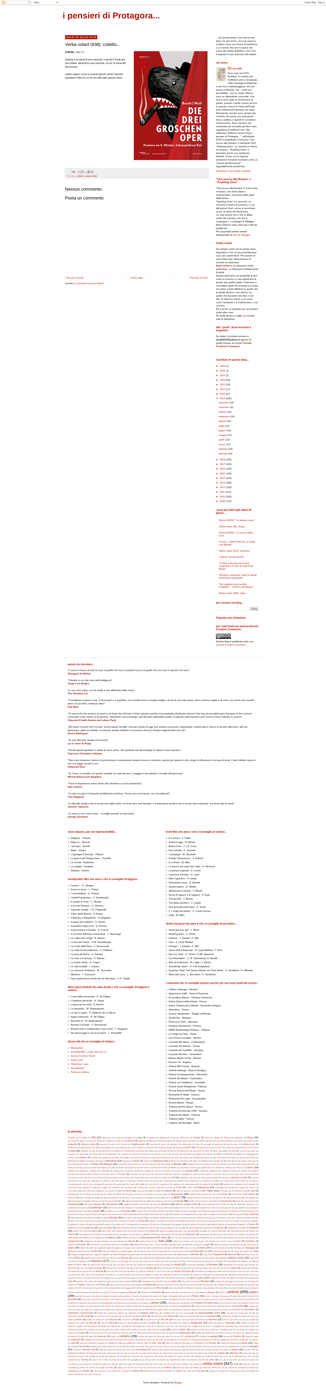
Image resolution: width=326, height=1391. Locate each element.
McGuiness (210, 1258)
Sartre (252, 1323)
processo (239, 1299)
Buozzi (121, 1168)
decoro (141, 1194)
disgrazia (230, 1198)
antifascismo (248, 1144)
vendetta (173, 1364)
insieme (252, 1238)
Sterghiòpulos (199, 1343)
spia (214, 1340)
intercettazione (103, 1241)
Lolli (138, 1251)
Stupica (133, 1346)
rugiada (252, 1320)
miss (115, 1265)
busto (155, 1168)
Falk (170, 1211)
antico (235, 1144)
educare (97, 1204)
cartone (113, 1174)
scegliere (195, 1326)
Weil (145, 1371)
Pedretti (148, 1285)
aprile (222, 439)
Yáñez (189, 1371)
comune (242, 1181)
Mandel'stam (182, 1254)
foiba (139, 1218)
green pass (106, 1231)
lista (82, 1251)
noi (161, 1271)
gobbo (142, 1228)
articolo (228, 1147)
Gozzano (219, 1228)
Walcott (136, 1371)
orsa (116, 1278)
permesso (100, 1288)
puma (98, 1306)
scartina (158, 1326)
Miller (85, 1265)
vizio (222, 1368)
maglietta (105, 1254)
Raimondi (131, 1310)
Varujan (139, 1364)
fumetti (99, 1221)
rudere (236, 1320)
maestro (246, 1251)
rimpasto (182, 1316)
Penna (166, 1285)
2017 (223, 464)
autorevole (84, 1154)
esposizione (253, 1208)
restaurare (230, 1313)
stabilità (111, 1343)
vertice (82, 1368)
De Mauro (87, 1194)
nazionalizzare (77, 1271)
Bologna (107, 1164)
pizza (194, 1292)
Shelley (198, 1333)
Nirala (149, 1271)
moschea (110, 1268)
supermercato (219, 1346)
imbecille (167, 1234)
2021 (223, 389)
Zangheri (222, 1371)
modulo (140, 1265)
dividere (88, 1201)
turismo (95, 1360)
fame (185, 1211)
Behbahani (72, 1161)
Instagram (234, 346)
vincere (140, 1368)
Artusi (245, 1147)
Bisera (70, 1164)
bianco (195, 1161)
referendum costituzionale (80, 1313)
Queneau (186, 1306)
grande (76, 1231)
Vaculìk (95, 1364)
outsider (156, 1278)
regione (110, 1313)
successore (172, 1346)
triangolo (197, 1356)
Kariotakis (250, 1241)
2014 (223, 478)
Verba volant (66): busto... (233, 526)
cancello (136, 1171)
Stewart (224, 1343)
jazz (203, 1241)
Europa (126, 1211)
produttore (251, 1299)
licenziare (221, 1248)
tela (245, 1350)
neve (109, 1271)
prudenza (245, 1303)
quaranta (148, 1306)
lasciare (225, 1245)
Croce (70, 1191)
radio (78, 1310)
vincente (130, 1368)
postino (226, 1296)
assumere (140, 1151)
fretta (256, 1218)
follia (154, 1218)
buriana (131, 1168)
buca (88, 1168)
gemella (98, 1224)
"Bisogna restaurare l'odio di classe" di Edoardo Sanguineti (238, 576)
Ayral (145, 1154)
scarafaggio (137, 1326)
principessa (206, 1299)
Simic (91, 1336)
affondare (239, 1138)
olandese (148, 1275)
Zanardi (212, 1371)
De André (195, 1191)
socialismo (189, 1336)
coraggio (104, 1187)
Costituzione (202, 1187)
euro (117, 1211)
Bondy (130, 1164)
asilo (83, 1151)
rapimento (149, 1310)
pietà (256, 1288)
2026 (223, 366)
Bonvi (147, 1164)
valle (112, 1364)
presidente (163, 1299)
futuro (142, 1221)
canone (158, 1171)
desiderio (204, 1194)
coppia (94, 1187)
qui (245, 315)
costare (189, 1187)
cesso (90, 1178)
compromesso (229, 1181)
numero (74, 1275)
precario (93, 1299)
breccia (208, 1164)
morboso (251, 1265)
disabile (190, 1198)
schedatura (229, 1326)
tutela (114, 1360)
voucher (104, 1371)
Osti (148, 1278)
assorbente (128, 1151)
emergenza (250, 1204)
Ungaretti (173, 1360)
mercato (135, 1261)
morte (99, 1268)
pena (158, 1285)
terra (122, 1353)
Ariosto (187, 1147)
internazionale (118, 1241)
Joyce (229, 1241)
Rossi (175, 1320)
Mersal (176, 1261)
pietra (73, 1292)
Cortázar (140, 1187)
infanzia (111, 1237)
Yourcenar (200, 1371)
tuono (244, 1356)
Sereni (82, 1333)
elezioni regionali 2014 (210, 1204)
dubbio (214, 1201)
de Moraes (99, 1194)
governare (207, 1228)
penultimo (221, 1285)
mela (73, 1261)
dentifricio (193, 1194)
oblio (111, 1275)
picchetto (239, 1288)
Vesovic (92, 1368)
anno (197, 1144)
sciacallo (101, 1330)
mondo (177, 1264)
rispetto (224, 1316)
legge (108, 1248)
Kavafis (82, 1244)
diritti (177, 1197)
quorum (198, 1306)
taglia (176, 1350)
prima (184, 1299)
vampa (129, 1364)
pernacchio (112, 1288)
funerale (108, 1221)
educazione (111, 1204)
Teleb (253, 1350)
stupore (152, 1346)
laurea (252, 1245)
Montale (213, 1264)
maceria (216, 1251)
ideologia (108, 1234)
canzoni (189, 1170)
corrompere (128, 1187)
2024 (223, 375)
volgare (231, 1368)
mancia (170, 1254)
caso (140, 1174)
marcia (252, 1254)
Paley (224, 1278)
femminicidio (154, 1214)
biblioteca (205, 1161)
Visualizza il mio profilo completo (233, 171)
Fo (132, 1218)
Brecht (217, 1164)
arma (208, 1147)
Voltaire (85, 1371)
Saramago (230, 1323)
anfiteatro (173, 1144)
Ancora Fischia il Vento (83, 1055)
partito (174, 1281)
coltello (80, 176)
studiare (123, 1346)
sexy (106, 1333)
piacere (200, 1288)
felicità (142, 1214)
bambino (82, 1157)
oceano (138, 1275)
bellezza (91, 1161)
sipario (150, 1336)
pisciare (168, 1292)
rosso (183, 1320)
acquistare (151, 1138)
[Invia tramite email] (79, 171)
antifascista (72, 1147)
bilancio (234, 1161)
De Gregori (223, 1191)
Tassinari (208, 1350)
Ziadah (252, 1371)
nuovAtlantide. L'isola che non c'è (88, 1051)
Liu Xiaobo (92, 1251)
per (229, 1285)
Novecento (237, 1271)
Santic (210, 1323)
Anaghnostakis (138, 1144)
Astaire (151, 1151)
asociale (91, 1151)
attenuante (197, 1151)
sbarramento (92, 1326)
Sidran (238, 1333)
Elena (155, 1204)
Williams (179, 1371)
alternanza (213, 1141)
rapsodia (175, 1310)
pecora (128, 1285)
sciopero (122, 1330)
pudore (73, 1306)
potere (243, 1296)
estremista (86, 1211)
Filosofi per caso (79, 1064)
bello (101, 1161)
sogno (255, 1336)
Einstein (146, 1204)
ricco (96, 1316)
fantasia (214, 1211)
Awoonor (135, 1154)
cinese (151, 1178)
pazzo (112, 1285)
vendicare (185, 1364)
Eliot (224, 1204)
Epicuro (111, 1208)
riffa (137, 1316)
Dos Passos (203, 1201)
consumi (215, 1184)
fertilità (229, 1214)
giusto (100, 1228)
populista (175, 1296)
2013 (223, 482)
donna (170, 1201)
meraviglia (124, 1261)
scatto (176, 1326)
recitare (225, 1310)
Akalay (99, 1141)
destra (214, 1194)
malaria (137, 1254)
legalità (100, 1248)
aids (91, 1141)
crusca (107, 1191)
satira (70, 1326)
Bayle (233, 1158)
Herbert (252, 1231)
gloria (127, 1228)
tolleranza (234, 1353)
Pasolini (205, 1281)
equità (140, 1208)
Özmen (175, 1278)
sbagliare (79, 1326)
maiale (115, 1254)
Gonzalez (182, 1228)
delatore (150, 1194)
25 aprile (71, 1138)
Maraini (243, 1254)
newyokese (130, 1271)
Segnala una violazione (231, 617)
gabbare (152, 1221)
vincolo (150, 1368)
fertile (221, 1214)
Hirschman (83, 1234)
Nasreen (223, 1268)
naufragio (254, 1268)
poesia (221, 1292)
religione (145, 1313)
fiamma (81, 1218)
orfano (89, 1278)
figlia (98, 1218)
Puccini (255, 1303)
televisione (93, 1353)
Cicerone (126, 1178)
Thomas (200, 1353)
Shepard (208, 1333)
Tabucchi (155, 1350)
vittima (205, 1368)
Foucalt (219, 1218)
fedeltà (134, 1214)
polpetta (105, 1296)
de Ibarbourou (237, 1191)
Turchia (84, 1360)
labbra (166, 1245)
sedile (173, 1330)
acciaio (117, 1138)
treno (188, 1356)
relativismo (132, 1313)
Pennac (176, 1285)
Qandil (127, 1306)
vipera (178, 1368)
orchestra (72, 1278)
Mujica (132, 1268)
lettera (157, 1248)
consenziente (189, 1184)
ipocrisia (151, 1241)
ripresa (202, 1316)
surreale (242, 1346)
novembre (224, 407)
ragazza (87, 1310)
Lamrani (196, 1245)
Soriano (120, 1340)
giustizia (89, 1228)
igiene (125, 1234)
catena (157, 1174)
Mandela (195, 1254)
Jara (196, 1241)
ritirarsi (244, 1316)
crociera (79, 1191)
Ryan (103, 1323)
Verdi (235, 1364)
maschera (88, 1258)
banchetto (115, 1158)
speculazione (172, 1340)
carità (73, 1174)
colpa (121, 1181)
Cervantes (72, 1178)
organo (98, 1278)
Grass (85, 1231)
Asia (73, 1150)
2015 (223, 473)
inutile (141, 1241)
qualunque (137, 1306)
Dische (209, 1198)
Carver (123, 1174)
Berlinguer (159, 1161)
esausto (221, 1208)
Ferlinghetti (188, 1214)
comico (156, 1181)
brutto (70, 1168)
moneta (190, 1265)
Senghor (251, 1330)
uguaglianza (136, 1360)
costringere (219, 1187)
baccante (175, 1154)
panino (91, 1281)
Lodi (121, 1251)
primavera (194, 1299)
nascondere (204, 1268)
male (146, 1254)
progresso (95, 1303)
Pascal (184, 1281)
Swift (101, 1350)
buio (95, 1168)
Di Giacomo (237, 1194)
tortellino (71, 1356)
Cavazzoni (196, 1174)
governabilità (194, 1228)
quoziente (209, 1306)
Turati (253, 1356)
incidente (230, 1234)
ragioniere (119, 1310)
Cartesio (102, 1174)
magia (95, 1254)
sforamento (160, 1333)
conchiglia (97, 1184)
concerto (86, 1184)
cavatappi (185, 1174)
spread (91, 1343)
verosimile (72, 1368)
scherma (241, 1326)
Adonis (196, 1137)
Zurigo (95, 1374)
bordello (167, 1164)
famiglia (194, 1211)
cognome (74, 1181)
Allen (194, 1141)
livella (104, 1251)
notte (228, 1271)
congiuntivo (164, 1184)
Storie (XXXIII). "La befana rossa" (237, 520)
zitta (79, 1374)
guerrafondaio (193, 1231)
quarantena (160, 1306)
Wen (161, 1371)
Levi (178, 1248)
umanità (162, 1360)
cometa (147, 1181)
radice (70, 1310)
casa (132, 1174)
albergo (152, 1141)
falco (163, 1211)
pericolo (89, 1288)
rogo (146, 1320)
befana (252, 1158)
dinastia (149, 1198)
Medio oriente (236, 1257)
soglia (247, 1336)
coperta (85, 1187)
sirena (159, 1336)
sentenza (71, 1333)
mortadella (89, 1268)
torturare (81, 1356)
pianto (220, 1288)
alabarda (141, 1141)
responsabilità (188, 1313)
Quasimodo (173, 1306)
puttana (118, 1306)
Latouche (236, 1245)
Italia (161, 1241)
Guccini (130, 1231)
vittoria (214, 1368)
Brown (234, 1164)
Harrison (214, 1231)
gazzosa (246, 1221)
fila (105, 1218)
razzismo (204, 1310)
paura (92, 1285)
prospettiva (171, 1303)
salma (120, 1323)
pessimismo (148, 1288)
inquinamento (206, 1238)
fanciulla (204, 1211)
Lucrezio (174, 1251)
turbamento (72, 1360)
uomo (211, 1360)
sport (73, 1343)
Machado (226, 1251)
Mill (78, 1265)
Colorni (113, 1181)
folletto (146, 1218)
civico (195, 1178)
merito (166, 1261)
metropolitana (232, 1261)
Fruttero (82, 1221)
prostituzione (185, 1303)
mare (70, 1258)
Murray (149, 1268)
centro (241, 1174)
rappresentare (163, 1310)
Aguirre (83, 1141)
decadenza (129, 1194)
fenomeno (177, 1214)
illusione (157, 1234)
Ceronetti (251, 1174)
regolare (120, 1313)
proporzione (121, 1303)
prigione (174, 1299)
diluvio (106, 1198)
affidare (217, 1138)
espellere (241, 1208)
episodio (121, 1208)
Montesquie (228, 1265)
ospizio (133, 1278)
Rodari (136, 1319)
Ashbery (254, 1147)
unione (183, 1360)
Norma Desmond (182, 1271)
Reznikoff (85, 1316)
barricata (155, 1158)
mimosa (93, 1265)
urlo (228, 1360)
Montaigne (201, 1265)
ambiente (72, 1144)
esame (212, 1208)
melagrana (82, 1261)
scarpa (148, 1326)
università (201, 1360)
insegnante (230, 1238)
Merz (184, 1261)
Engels (82, 1208)
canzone (178, 1171)
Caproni (234, 1171)
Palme (241, 1278)
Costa (179, 1187)
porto (217, 1296)
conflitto (142, 1184)
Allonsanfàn (77, 1047)
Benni (137, 1161)
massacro (113, 1258)
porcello (185, 1296)
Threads (247, 343)
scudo (153, 1330)
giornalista (211, 1224)
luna (183, 1251)
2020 (223, 393)
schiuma (91, 1330)
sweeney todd (88, 1349)
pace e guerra (196, 1277)
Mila (253, 1261)
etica (96, 1211)
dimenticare (127, 1198)
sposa (82, 1343)
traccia (101, 1356)
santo (219, 1323)
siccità (218, 1333)
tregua (180, 1356)
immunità (178, 1234)
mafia (255, 1251)
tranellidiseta (77, 1068)
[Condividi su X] (85, 171)
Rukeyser (72, 1323)
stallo (146, 1343)
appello (98, 1147)
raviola (185, 1310)
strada (255, 1343)
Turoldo (105, 1360)
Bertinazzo (173, 1161)
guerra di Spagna (167, 1231)
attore (207, 1151)
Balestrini (229, 1154)
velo (165, 1364)
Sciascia (112, 1330)
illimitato (147, 1234)
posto (235, 1296)
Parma (134, 1281)
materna (136, 1258)
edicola (87, 1204)
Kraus (126, 1244)
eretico (166, 1208)
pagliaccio (214, 1278)
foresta (182, 1218)
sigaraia (248, 1333)
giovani (222, 1224)
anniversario (186, 1144)
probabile (228, 1299)
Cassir (148, 1174)
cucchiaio (118, 1191)
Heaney (242, 1231)
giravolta (232, 1224)
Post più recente (74, 277)
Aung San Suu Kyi (238, 1151)
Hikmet (71, 1234)
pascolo (194, 1281)
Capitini (224, 1171)
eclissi (246, 1201)
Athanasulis (184, 1151)
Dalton (158, 1191)
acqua (139, 1137)
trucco (225, 1356)
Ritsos (79, 1319)
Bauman (224, 1158)
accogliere (128, 1138)
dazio (185, 1191)
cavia (207, 1174)
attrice (215, 1151)
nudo (256, 1271)
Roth (191, 1320)
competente (193, 1181)
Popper (165, 1296)
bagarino (199, 1154)
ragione (109, 1310)
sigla (256, 1333)
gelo (90, 1224)
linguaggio (250, 1248)
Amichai (103, 1144)
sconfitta (133, 1330)
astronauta (161, 1151)
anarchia (153, 1144)
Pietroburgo (83, 1292)
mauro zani (77, 1060)
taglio (184, 1350)
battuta (206, 1158)
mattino (169, 1258)
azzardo (154, 1154)
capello (202, 1171)
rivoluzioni (112, 1319)
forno (190, 1218)
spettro (206, 1340)
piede (249, 1288)
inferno (135, 1238)
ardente (150, 1147)
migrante (244, 1261)
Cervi (82, 1178)
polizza (89, 1296)
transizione (135, 1356)
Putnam (108, 1306)
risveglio (234, 1316)
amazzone (251, 1141)
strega (103, 1346)
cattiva (174, 1174)
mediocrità (254, 1258)
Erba (158, 1208)
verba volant (91, 176)
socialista (202, 1336)
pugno (82, 1306)
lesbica (148, 1248)
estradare (75, 1211)
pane (70, 1281)
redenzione (236, 1310)
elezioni (165, 1204)
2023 (223, 380)
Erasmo (149, 1208)
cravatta (231, 1187)
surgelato (232, 1346)
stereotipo (186, 1343)
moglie (148, 1265)
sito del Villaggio (241, 234)
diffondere (80, 1198)
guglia (204, 1231)
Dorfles (192, 1201)
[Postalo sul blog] (82, 171)
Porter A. (208, 1296)
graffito (243, 1228)
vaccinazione (73, 1364)
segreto (193, 1330)
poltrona (115, 1296)
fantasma (224, 1211)
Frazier (248, 1218)
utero (235, 1360)
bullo (113, 1168)
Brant (199, 1164)
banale (104, 1158)
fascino (253, 1211)
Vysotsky (125, 1371)
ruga (244, 1320)
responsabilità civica (209, 1312)
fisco (125, 1218)
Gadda (162, 1221)
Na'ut (186, 1268)
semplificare (224, 1330)
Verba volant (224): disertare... (235, 550)
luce (145, 1251)
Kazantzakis (95, 1245)
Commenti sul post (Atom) (90, 283)
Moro (79, 1268)
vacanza (251, 1360)
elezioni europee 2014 (186, 1204)
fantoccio (235, 1211)
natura (234, 1268)
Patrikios (81, 1285)
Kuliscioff (137, 1245)
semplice (212, 1330)
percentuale (239, 1285)
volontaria (242, 1368)
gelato (255, 1221)
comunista (75, 1184)
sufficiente (184, 1346)
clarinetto (214, 1178)
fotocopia (208, 1218)
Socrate (226, 1336)
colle (104, 1181)
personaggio (126, 1288)
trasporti (161, 1356)
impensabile (204, 1234)
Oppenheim (207, 1275)
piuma (185, 1292)
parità (125, 1281)
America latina (88, 1144)
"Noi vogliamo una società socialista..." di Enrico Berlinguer (236, 585)
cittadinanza (184, 1178)
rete (253, 1313)
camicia (82, 1171)
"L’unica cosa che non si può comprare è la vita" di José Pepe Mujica (236, 566)
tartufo (198, 1350)
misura (123, 1265)
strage (73, 1346)
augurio (225, 1151)
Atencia (173, 1151)
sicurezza (228, 1333)
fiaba (73, 1218)
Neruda (99, 1271)
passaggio (229, 1281)
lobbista (113, 1251)
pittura (177, 1292)
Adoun (207, 1138)
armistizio (218, 1147)
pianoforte (210, 1288)
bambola (94, 1158)
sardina (244, 1323)
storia (244, 1343)
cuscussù (141, 1191)
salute (153, 1323)
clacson (204, 1178)
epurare (131, 1208)
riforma (161, 1316)
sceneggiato (216, 1326)
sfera (123, 1333)
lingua (239, 1248)
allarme (185, 1141)
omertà (176, 1275)
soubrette (130, 1340)
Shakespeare (185, 1333)
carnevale (83, 1174)
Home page (136, 277)
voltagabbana (73, 1371)
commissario (168, 1181)
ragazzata (98, 1310)
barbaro (145, 1158)
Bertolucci (185, 1161)
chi (97, 1178)
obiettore (101, 1275)
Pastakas (252, 1281)
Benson (147, 1161)
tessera (166, 1353)
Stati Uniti (156, 1343)
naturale (244, 1268)
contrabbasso (239, 1184)
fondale (163, 1218)
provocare (233, 1303)
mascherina (101, 1258)
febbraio (223, 449)
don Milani (147, 1201)
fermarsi (199, 1214)
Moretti (70, 1268)
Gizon (110, 1228)
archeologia (119, 1147)
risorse (212, 1316)
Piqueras (132, 1292)
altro (223, 1141)
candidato (147, 1171)
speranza (196, 1340)
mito (131, 1265)
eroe (184, 1208)
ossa (141, 1278)
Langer (206, 1244)
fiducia (90, 1218)
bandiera (126, 1158)
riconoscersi (127, 1316)
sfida (131, 1333)
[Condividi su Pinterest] (92, 171)
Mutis (178, 1268)
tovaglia (92, 1356)
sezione (114, 1333)
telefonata (72, 1353)
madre (236, 1251)
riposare (192, 1316)
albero (161, 1141)
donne (179, 1201)
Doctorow (109, 1201)
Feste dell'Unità (250, 1214)
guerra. (181, 1231)
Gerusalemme (143, 1224)
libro (212, 1248)
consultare (203, 1184)
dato (178, 1191)
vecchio (156, 1364)
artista (237, 1147)
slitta (167, 1336)
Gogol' (160, 1228)
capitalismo (213, 1171)
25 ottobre (83, 1138)
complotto (216, 1181)
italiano (176, 1241)
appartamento (86, 1147)
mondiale (166, 1265)
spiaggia (223, 1340)
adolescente (184, 1138)
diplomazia (165, 1198)
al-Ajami (108, 1141)
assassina (103, 1151)
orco (81, 1278)
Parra (165, 1281)
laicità (187, 1245)
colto (138, 1181)
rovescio (226, 1320)
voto (95, 1371)
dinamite (138, 1198)
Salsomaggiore (133, 1323)
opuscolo (245, 1275)
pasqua (218, 1281)
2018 (223, 459)
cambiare (71, 1171)
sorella (110, 1340)
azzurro (164, 1154)
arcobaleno (139, 1147)
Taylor (225, 1350)
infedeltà (125, 1238)
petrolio (180, 1288)
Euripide (108, 1211)
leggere (128, 1248)
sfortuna (171, 1333)
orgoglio (107, 1278)
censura (232, 1174)
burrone (140, 1168)
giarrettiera (167, 1224)
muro (141, 1268)
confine (132, 1184)
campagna (93, 1171)
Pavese (102, 1285)
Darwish (168, 1191)
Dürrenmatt (226, 1201)
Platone (211, 1292)
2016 (223, 468)
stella (176, 1343)
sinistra (125, 1336)
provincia (222, 1303)
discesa (199, 1198)
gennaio (223, 453)
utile (242, 1360)
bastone (186, 1158)
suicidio (195, 1346)
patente (71, 1285)
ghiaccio (156, 1224)
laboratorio (177, 1245)
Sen (234, 1330)
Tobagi (210, 1353)
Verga (244, 1364)
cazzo (215, 1174)
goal (134, 1228)
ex (148, 1211)
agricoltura (72, 1141)
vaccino (85, 1364)
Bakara (210, 1154)
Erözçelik (202, 1208)
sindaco (113, 1336)
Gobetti (151, 1228)
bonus (138, 1164)
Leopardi (138, 1248)
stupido (142, 1346)
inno (172, 1238)
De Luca (251, 1191)
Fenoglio (165, 1214)
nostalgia (209, 1271)
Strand (82, 1346)
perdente (251, 1285)
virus (187, 1368)
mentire (113, 1261)
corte (150, 1187)
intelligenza (88, 1241)
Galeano (171, 1221)
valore (120, 1364)
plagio (202, 1292)
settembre (224, 416)
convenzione (73, 1187)
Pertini (136, 1288)
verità (253, 1364)
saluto (162, 1323)
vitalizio (196, 1368)
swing (109, 1350)
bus (148, 1168)
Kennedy (107, 1245)
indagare (241, 1234)
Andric (163, 1144)
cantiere (167, 1171)
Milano (70, 1265)
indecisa (252, 1234)
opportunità (219, 1275)
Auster (252, 1151)
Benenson (126, 1161)
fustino (133, 1221)
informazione (148, 1237)
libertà (202, 1248)
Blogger (178, 1382)
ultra (153, 1360)
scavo (185, 1326)
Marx (77, 1258)
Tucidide (235, 1356)
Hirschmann (97, 1234)
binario (243, 1161)
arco (129, 1147)
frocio (73, 1221)
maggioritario (84, 1254)
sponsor (255, 1340)
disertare (219, 1198)
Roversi (213, 1319)
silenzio (74, 1336)
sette (98, 1333)
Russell (92, 1323)
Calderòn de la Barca (233, 1168)
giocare (194, 1224)
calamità (217, 1168)
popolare (146, 1296)
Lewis (186, 1248)
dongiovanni (160, 1201)
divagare (78, 1201)
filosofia (113, 1217)
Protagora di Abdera (203, 1303)
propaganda (108, 1303)
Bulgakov (104, 1168)
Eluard (239, 1204)
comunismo (253, 1181)
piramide (144, 1292)
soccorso (177, 1336)
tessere (176, 1353)
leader (82, 1248)
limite (231, 1248)
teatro (235, 1349)
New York (118, 1271)
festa (238, 1214)
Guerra (152, 1231)
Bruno (253, 1164)
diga (89, 1198)
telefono (82, 1353)
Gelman (82, 1224)
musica (169, 1268)
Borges (178, 1164)
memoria (96, 1261)
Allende (202, 1141)
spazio (149, 1340)
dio (157, 1198)
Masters (125, 1258)
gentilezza (118, 1224)
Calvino (249, 1167)
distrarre (252, 1198)
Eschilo (231, 1208)
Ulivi (146, 1360)
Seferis (182, 1329)
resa (177, 1313)
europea (139, 1211)
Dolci (118, 1201)
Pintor (113, 1292)
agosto (223, 421)
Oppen (196, 1275)
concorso (109, 1184)
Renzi (156, 1313)
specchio (159, 1340)
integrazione (74, 1241)
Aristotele (199, 1147)
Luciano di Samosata (158, 1251)
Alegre (169, 1141)
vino (158, 1368)
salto (144, 1323)
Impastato (190, 1234)
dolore (127, 1201)
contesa (226, 1184)
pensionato (197, 1285)
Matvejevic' (197, 1258)
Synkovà (119, 1350)
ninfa (141, 1271)
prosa (155, 1302)
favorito (115, 1214)
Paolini (100, 1281)
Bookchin (156, 1164)
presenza (152, 1299)
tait (190, 1350)
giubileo (242, 1224)
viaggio (102, 1368)
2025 (223, 370)
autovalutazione (111, 1154)
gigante (178, 1224)
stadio (119, 1343)
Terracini (131, 1353)
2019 (223, 398)
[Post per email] (73, 171)
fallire (178, 1211)
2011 (222, 492)
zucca (86, 1374)
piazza (229, 1288)
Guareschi (119, 1231)
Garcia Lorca (226, 1221)
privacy (218, 1299)
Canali (126, 1171)
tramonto (123, 1356)
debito (109, 1194)
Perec (80, 1288)
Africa (250, 1137)
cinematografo (139, 1178)
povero (252, 1296)
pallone (233, 1278)
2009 (223, 501)
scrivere (143, 1330)
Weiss (153, 1371)
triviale (216, 1356)
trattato (171, 1356)
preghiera (131, 1299)
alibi (177, 1141)
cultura (128, 1191)
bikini (226, 1161)
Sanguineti (196, 1322)
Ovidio (166, 1278)
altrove (231, 1141)
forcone (172, 1218)
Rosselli (165, 1319)
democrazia (177, 1194)
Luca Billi (236, 68)
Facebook (222, 346)
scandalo (124, 1326)
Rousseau (201, 1320)
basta (176, 1158)
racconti (238, 1306)
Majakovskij (126, 1254)
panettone (81, 1281)
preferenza (118, 1299)
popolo (156, 1296)
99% (93, 1137)
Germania (130, 1224)
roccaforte (126, 1320)
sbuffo (103, 1326)
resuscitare (243, 1313)
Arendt (160, 1147)
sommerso (100, 1340)
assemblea (115, 1151)
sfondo (149, 1333)
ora (254, 1275)
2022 (223, 384)
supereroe (205, 1346)
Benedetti (111, 1160)
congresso (176, 1184)
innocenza (193, 1238)
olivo (157, 1275)
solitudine (88, 1340)
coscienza (168, 1187)
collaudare (95, 1181)
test (184, 1353)
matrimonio (147, 1258)
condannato (121, 1184)
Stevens (212, 1343)
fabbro (155, 1211)
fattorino (105, 1214)
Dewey (224, 1194)
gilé (186, 1224)
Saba (111, 1323)
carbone (244, 1171)
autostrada (96, 1154)
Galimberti (182, 1221)
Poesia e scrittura (80, 1072)
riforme (171, 1316)
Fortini (198, 1218)
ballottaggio (250, 1154)
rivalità (89, 1320)
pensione (209, 1285)
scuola (162, 1329)
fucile (91, 1221)
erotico (192, 1208)
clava (224, 1178)
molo (157, 1265)
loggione (129, 1251)
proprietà (133, 1303)
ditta (69, 1201)
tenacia (114, 1353)
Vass (148, 1364)
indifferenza (87, 1238)
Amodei (124, 1144)
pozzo (84, 1299)
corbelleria (115, 1187)
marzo (222, 444)
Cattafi (165, 1174)
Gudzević (141, 1231)
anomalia (207, 1144)
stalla (138, 1343)
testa (192, 1353)
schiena (81, 1330)
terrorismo (155, 1353)
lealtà (91, 1248)
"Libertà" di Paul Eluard (231, 557)
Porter (195, 1296)
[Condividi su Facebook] (88, 171)
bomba (121, 1164)
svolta (75, 1350)
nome (168, 1271)
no (156, 1271)
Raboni (228, 1306)
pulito (91, 1306)
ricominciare (114, 1316)
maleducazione (157, 1254)
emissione (72, 1208)
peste (171, 1288)
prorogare (144, 1303)
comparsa (181, 1181)
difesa (70, 1198)
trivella (207, 1356)
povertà (72, 1299)
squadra (100, 1343)
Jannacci (186, 1241)
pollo (97, 1296)
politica (253, 1292)
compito (205, 1181)
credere (252, 1187)
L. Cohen (156, 1245)
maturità (186, 1258)
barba (136, 1158)
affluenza (227, 1138)
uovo (221, 1360)
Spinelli (233, 1340)
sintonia (141, 1336)
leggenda (118, 1248)
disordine (241, 1198)
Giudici (251, 1224)
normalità (198, 1271)
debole (118, 1194)
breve (226, 1164)
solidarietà (76, 1339)
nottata (219, 1271)
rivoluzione (99, 1320)
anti (228, 1144)
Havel (233, 1231)
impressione (218, 1234)
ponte (136, 1296)
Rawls (194, 1310)
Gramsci (253, 1227)
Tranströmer (148, 1356)
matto (177, 1258)
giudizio (71, 1228)
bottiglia (191, 1164)
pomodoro (126, 1296)
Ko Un (117, 1245)
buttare (164, 1168)
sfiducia (140, 1333)
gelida (73, 1224)
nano (193, 1268)
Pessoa (160, 1288)
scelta (204, 1326)
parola (157, 1281)
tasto (217, 1350)
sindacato (101, 1336)
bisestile (79, 1164)
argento (169, 1147)
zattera (243, 1371)
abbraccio (106, 1138)
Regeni (100, 1313)
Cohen (84, 1181)
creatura (241, 1187)
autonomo (72, 1154)
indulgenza (99, 1238)
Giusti (79, 1228)
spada (140, 1340)
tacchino (166, 1350)
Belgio (82, 1161)
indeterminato (73, 1238)
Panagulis (252, 1278)
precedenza (106, 1299)
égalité (126, 1204)
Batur (215, 1158)
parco (117, 1281)
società (214, 1336)
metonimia (218, 1261)
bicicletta (216, 1161)
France (228, 1218)
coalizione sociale (238, 1177)
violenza (168, 1367)
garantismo (213, 1221)
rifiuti (144, 1316)
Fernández (211, 1214)
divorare (98, 1201)
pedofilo (137, 1285)
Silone (82, 1336)
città (173, 1177)
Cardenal (254, 1171)
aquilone (107, 1147)
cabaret (183, 1168)
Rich (103, 1316)
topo (253, 1353)
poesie (233, 1292)
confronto (152, 1184)
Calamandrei (206, 1168)
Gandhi (202, 1221)
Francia (238, 1218)
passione (240, 1281)
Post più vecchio (199, 277)
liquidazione (72, 1251)
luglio (222, 425)
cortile (158, 1187)
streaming (94, 1346)
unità (192, 1360)
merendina (156, 1261)
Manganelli (218, 1254)
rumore (82, 1323)
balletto (239, 1154)
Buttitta (173, 1168)
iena (118, 1234)
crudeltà (97, 1191)
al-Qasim (129, 1141)
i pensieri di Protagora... (111, 15)
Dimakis (115, 1198)
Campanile (105, 1171)
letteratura (168, 1248)
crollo (88, 1191)
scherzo (252, 1326)
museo (160, 1268)
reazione (214, 1310)
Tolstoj (245, 1353)
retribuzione (72, 1316)
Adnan (173, 1138)
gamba (193, 1221)
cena (223, 1174)
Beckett (243, 1158)
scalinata (113, 1326)
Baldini (219, 1154)
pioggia (122, 1292)
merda (145, 1261)
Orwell (123, 1278)
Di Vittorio (250, 1194)
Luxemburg (193, 1251)
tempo (104, 1353)
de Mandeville (73, 1194)
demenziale (162, 1194)
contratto (251, 1184)
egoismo (136, 1204)
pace (184, 1278)
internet (131, 1241)
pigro (106, 1292)
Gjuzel (119, 1228)
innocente (182, 1238)
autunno (124, 1154)
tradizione (112, 1356)
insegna (219, 1238)
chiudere (115, 1178)
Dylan (238, 1201)
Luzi (205, 1251)
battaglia (196, 1158)
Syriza (129, 1350)
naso (214, 1268)
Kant (238, 1241)
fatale (87, 1214)
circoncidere (163, 1178)
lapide (216, 1245)
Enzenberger (95, 1207)
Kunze (146, 1245)
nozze (248, 1271)
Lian (194, 1248)
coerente (254, 1178)
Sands (184, 1323)
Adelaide (162, 1138)
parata (108, 1281)
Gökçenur (170, 1228)
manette (206, 1254)
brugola (244, 1164)
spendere (185, 1340)
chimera (105, 1178)
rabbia (219, 1306)
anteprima (219, 1144)
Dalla (150, 1191)
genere (108, 1224)
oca (118, 1275)
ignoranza (136, 1234)
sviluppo (254, 1346)
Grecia (94, 1231)
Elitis (232, 1204)
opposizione (233, 1275)
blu (88, 1164)
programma (82, 1303)
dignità (97, 1198)
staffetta (129, 1343)
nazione (89, 1271)
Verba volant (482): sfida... (233, 593)
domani (137, 1201)
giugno (223, 430)
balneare (71, 1158)
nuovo (83, 1275)
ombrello (166, 1275)
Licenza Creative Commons (231, 644)
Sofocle (237, 1336)
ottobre (223, 411)
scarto (167, 1326)
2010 (223, 496)
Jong (221, 1241)
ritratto (70, 1320)
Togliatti (221, 1353)
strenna (113, 1346)
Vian (111, 1367)
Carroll (93, 1174)
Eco (254, 1201)
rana (140, 1310)
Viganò (120, 1368)
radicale (252, 1306)
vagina (104, 1364)
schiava (71, 1330)
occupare (127, 1275)
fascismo (71, 1214)
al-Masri (118, 1141)
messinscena (195, 1261)
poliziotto (78, 1296)
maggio (223, 435)
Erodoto (175, 1208)
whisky (170, 1371)
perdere (71, 1288)
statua (167, 1343)
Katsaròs (71, 1245)
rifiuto (153, 1316)
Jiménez (212, 1241)
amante (240, 1141)
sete (91, 1333)
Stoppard (234, 1343)
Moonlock (240, 1265)
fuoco (117, 1221)
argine (178, 1147)
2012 (223, 487)
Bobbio (96, 1164)
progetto (71, 1303)
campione (117, 1171)
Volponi (252, 1368)
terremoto (143, 1353)
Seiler (202, 1330)
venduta (196, 1364)
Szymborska (141, 1349)
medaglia (222, 1258)
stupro (161, 1346)
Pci (120, 1285)
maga (73, 1254)
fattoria (95, 1214)
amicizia (113, 1144)
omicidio (186, 1275)
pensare (186, 1285)
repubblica (167, 1313)
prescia (141, 1299)
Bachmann (187, 1154)
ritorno (253, 1316)
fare (244, 1211)
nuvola (92, 1275)
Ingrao (164, 1237)
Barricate (167, 1158)
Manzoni (232, 1254)
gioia (202, 1224)
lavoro (71, 1247)
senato (242, 1330)
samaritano (173, 1323)
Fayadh (125, 1214)
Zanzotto (233, 1371)
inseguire (242, 1238)
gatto (237, 1221)
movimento (121, 1268)
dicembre (224, 402)
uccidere (123, 1360)
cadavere (193, 1168)
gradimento (232, 1228)
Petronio (190, 1288)
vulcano (114, 1371)
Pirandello (156, 1292)
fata (80, 1214)
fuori (125, 1221)
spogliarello (243, 1340)
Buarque (79, 1168)
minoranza (105, 1265)
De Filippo (207, 1190)
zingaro (71, 1374)
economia (73, 1204)
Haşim (224, 1231)
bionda (252, 1161)
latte (245, 1245)
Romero (154, 1320)
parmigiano (146, 1281)
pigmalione (96, 1292)
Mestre (208, 1261)
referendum (249, 1309)
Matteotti (158, 1258)
